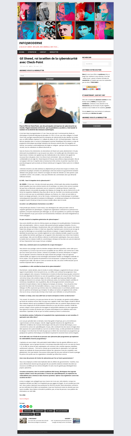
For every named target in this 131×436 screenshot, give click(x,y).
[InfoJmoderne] (65, 38)
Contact (43, 52)
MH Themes (44, 432)
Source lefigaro (24, 399)
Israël (37, 66)
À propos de (32, 52)
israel (37, 414)
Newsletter (54, 52)
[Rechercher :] (97, 63)
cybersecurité (39, 411)
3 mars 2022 (25, 66)
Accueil (21, 52)
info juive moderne (61, 411)
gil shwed (50, 411)
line (32, 66)
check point (28, 411)
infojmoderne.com (27, 414)
